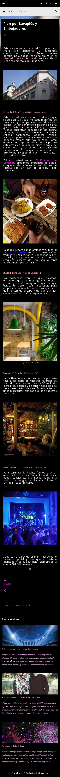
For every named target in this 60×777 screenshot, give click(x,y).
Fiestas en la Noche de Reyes (13, 746)
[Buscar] (56, 11)
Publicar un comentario (17, 605)
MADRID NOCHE (17, 11)
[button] (5, 35)
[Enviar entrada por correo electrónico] (5, 581)
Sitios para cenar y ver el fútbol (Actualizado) (20, 649)
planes (7, 584)
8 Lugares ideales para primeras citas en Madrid (21, 697)
